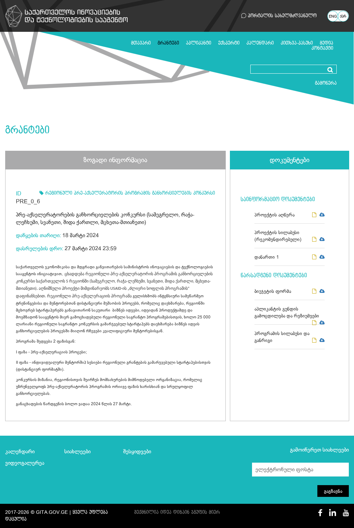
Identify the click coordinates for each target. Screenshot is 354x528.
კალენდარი (260, 43)
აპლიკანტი (198, 43)
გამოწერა (326, 83)
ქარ (343, 17)
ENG (333, 17)
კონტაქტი (322, 48)
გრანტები (168, 43)
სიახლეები (77, 451)
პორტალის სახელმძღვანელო (281, 15)
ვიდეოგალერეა (24, 463)
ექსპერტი (229, 43)
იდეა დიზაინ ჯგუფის (183, 512)
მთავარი (141, 43)
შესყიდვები (137, 451)
